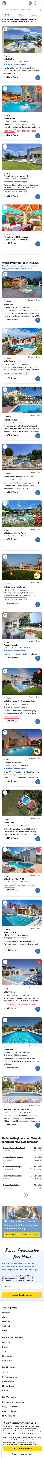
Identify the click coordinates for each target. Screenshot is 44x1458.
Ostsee (5, 1317)
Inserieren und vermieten (13, 1402)
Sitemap (6, 1330)
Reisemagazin (8, 1381)
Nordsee (6, 1312)
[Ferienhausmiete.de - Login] (35, 3)
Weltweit (6, 1326)
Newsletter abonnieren (22, 1295)
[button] (41, 3)
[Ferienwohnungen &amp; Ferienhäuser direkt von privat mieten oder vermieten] (4, 3)
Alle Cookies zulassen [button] (23, 1449)
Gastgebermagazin (10, 1406)
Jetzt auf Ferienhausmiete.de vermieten (22, 1235)
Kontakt (5, 1390)
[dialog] (23, 1438)
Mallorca (6, 1321)
